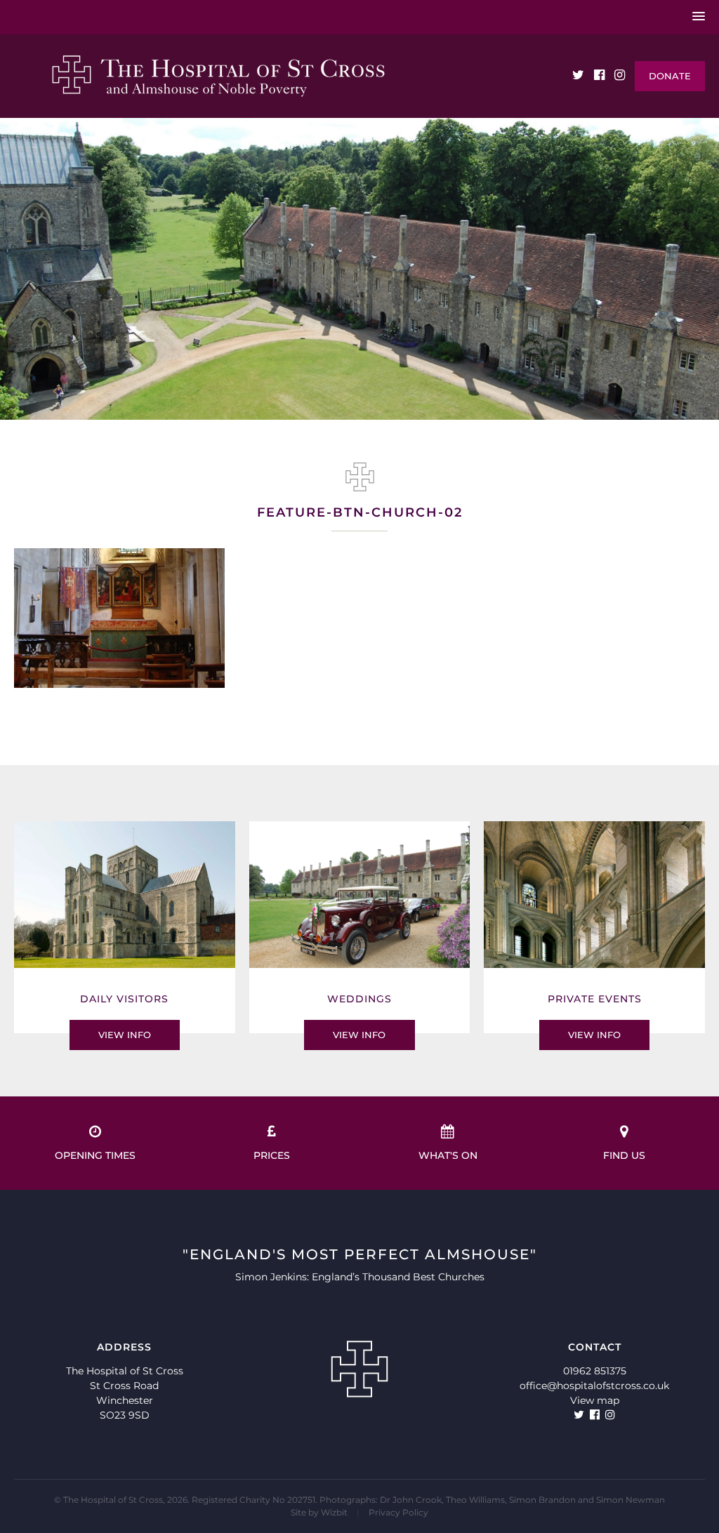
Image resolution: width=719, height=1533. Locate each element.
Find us (624, 1155)
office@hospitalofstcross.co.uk (594, 1385)
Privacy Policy (398, 1512)
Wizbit (334, 1512)
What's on (447, 1155)
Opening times (95, 1155)
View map (594, 1400)
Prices (271, 1155)
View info (124, 1034)
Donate (670, 75)
